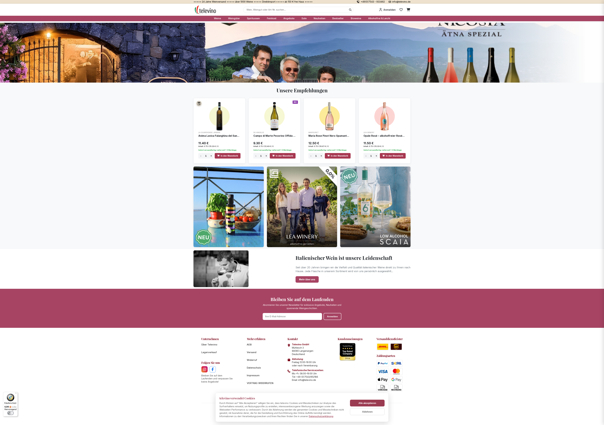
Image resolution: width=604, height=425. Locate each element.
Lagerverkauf (209, 352)
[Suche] (350, 10)
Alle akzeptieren (367, 403)
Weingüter (234, 18)
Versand (251, 352)
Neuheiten (319, 18)
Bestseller (338, 18)
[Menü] (16, 394)
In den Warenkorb (229, 156)
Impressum (253, 375)
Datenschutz (254, 367)
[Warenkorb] (409, 9)
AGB (249, 344)
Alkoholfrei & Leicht (379, 18)
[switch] (10, 413)
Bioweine (356, 18)
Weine (217, 18)
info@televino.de (307, 380)
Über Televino (209, 344)
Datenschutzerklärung (321, 416)
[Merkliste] (401, 9)
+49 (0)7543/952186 (307, 376)
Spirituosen (253, 18)
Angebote (288, 18)
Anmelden (332, 316)
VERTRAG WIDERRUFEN (260, 383)
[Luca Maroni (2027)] (199, 103)
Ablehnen (367, 411)
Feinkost (271, 18)
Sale (304, 18)
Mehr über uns (307, 279)
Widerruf (252, 359)
